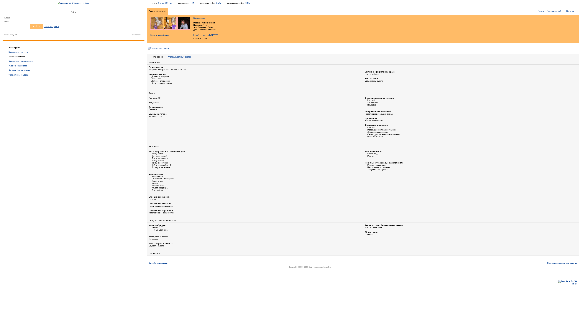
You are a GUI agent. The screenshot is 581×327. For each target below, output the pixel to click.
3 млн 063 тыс (165, 3)
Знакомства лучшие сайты (20, 61)
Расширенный (554, 11)
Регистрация (136, 35)
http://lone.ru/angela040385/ (205, 35)
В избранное (199, 18)
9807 (247, 3)
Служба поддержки (158, 263)
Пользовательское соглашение (562, 263)
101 (192, 3)
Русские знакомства (17, 66)
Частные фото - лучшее (19, 70)
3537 (218, 3)
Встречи (570, 11)
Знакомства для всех (18, 52)
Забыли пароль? (51, 27)
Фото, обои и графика (18, 75)
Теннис (574, 284)
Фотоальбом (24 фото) (179, 57)
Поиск (541, 11)
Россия (196, 23)
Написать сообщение (159, 35)
